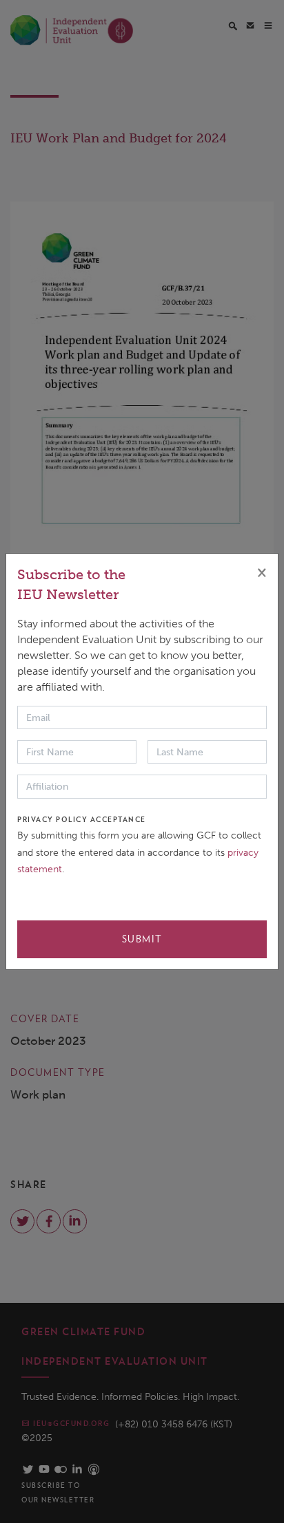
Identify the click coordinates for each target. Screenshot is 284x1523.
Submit (142, 938)
